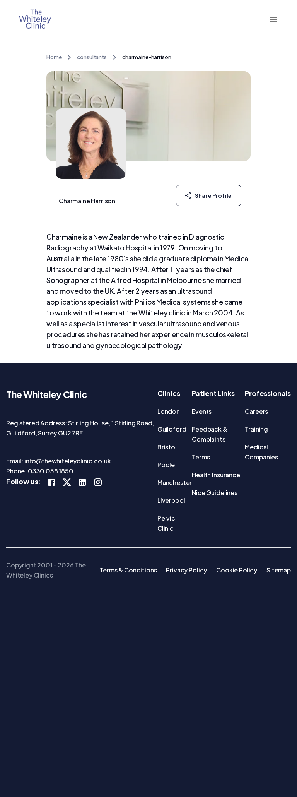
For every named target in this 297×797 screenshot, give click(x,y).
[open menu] (274, 19)
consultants (91, 56)
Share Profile (213, 195)
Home (53, 56)
